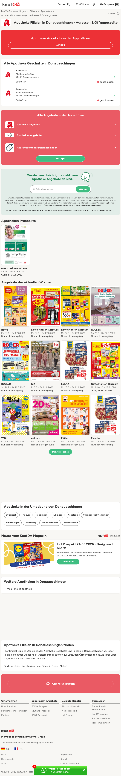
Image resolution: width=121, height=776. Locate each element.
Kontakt (64, 759)
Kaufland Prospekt (40, 710)
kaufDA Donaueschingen (13, 11)
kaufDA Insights (100, 714)
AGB (3, 763)
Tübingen (57, 515)
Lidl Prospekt (68, 715)
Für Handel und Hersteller (14, 710)
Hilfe (3, 754)
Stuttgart (11, 515)
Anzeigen (112, 13)
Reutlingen (41, 515)
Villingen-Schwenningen (96, 515)
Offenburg (30, 522)
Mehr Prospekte (60, 451)
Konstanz (73, 515)
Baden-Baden (71, 522)
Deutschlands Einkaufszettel (99, 708)
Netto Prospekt (69, 710)
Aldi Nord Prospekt (71, 706)
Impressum (66, 754)
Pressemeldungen (101, 722)
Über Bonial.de (8, 706)
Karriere (5, 715)
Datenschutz (7, 759)
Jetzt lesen (68, 561)
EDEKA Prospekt (40, 706)
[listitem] (15, 250)
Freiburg (25, 515)
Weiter (83, 189)
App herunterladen (101, 718)
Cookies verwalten (69, 763)
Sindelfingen (13, 522)
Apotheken (46, 11)
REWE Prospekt (39, 715)
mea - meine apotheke (19, 588)
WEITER (60, 45)
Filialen (33, 11)
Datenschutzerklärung (91, 205)
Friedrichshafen (49, 522)
